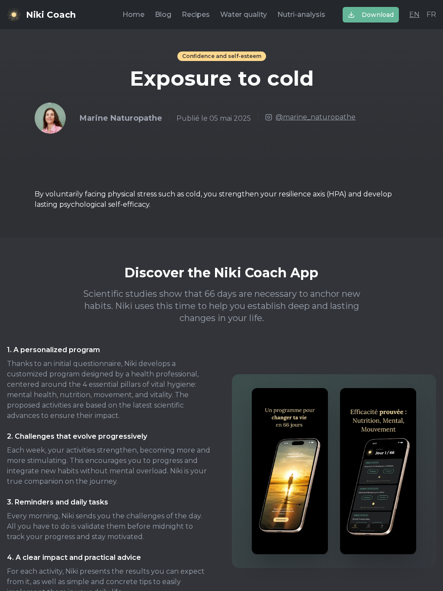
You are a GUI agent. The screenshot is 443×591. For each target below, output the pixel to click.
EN (414, 14)
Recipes (196, 14)
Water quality (243, 14)
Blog (163, 14)
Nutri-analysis (301, 14)
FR (431, 14)
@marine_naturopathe (316, 117)
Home (133, 14)
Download (378, 15)
